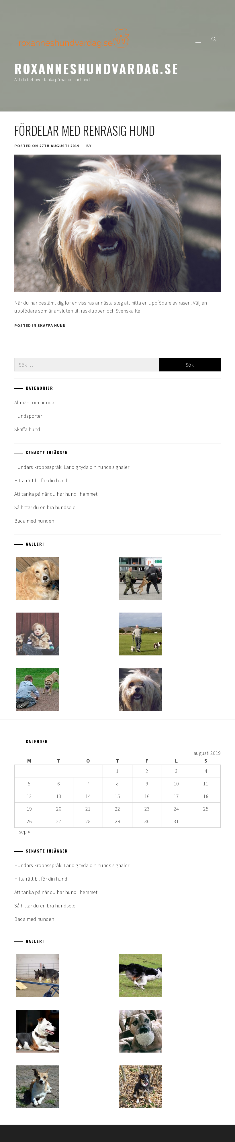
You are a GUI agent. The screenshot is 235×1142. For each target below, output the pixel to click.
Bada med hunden (34, 520)
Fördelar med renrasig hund (84, 130)
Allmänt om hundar (35, 402)
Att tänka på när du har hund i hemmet (55, 494)
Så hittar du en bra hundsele (44, 507)
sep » (24, 831)
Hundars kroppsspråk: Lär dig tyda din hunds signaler (71, 467)
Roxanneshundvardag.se (96, 68)
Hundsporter (28, 416)
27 (58, 821)
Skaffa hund (52, 325)
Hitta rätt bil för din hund (40, 480)
